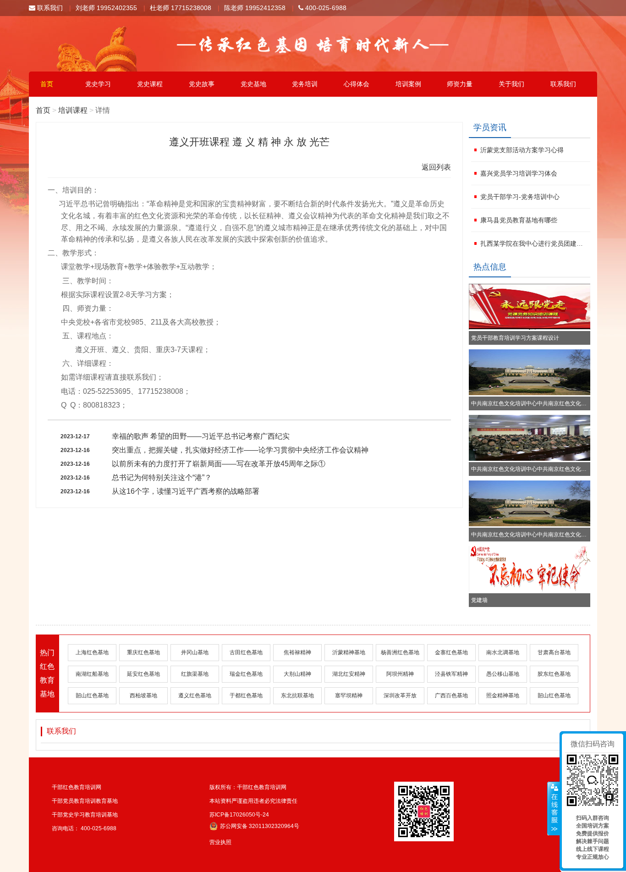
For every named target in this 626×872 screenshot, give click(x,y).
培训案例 (408, 84)
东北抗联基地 (297, 695)
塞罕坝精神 (348, 695)
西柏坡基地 (143, 695)
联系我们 (49, 7)
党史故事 (201, 84)
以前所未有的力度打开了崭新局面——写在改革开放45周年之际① (218, 464)
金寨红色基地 (451, 652)
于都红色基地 (246, 695)
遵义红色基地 (194, 695)
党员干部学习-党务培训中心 (520, 196)
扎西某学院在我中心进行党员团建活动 (534, 243)
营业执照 (220, 842)
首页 (46, 84)
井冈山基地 (195, 652)
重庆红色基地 (143, 652)
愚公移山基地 (502, 674)
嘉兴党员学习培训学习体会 (518, 173)
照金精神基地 (502, 695)
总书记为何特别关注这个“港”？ (162, 477)
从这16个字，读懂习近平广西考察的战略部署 (185, 491)
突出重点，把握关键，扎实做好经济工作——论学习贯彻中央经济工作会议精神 (240, 450)
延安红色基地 (143, 674)
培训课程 (73, 110)
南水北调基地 (502, 652)
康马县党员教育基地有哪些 (518, 220)
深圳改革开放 (400, 695)
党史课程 (150, 84)
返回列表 (436, 167)
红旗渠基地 (195, 674)
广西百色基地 (451, 695)
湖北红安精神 (348, 674)
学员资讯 (489, 127)
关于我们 (511, 84)
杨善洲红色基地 (400, 652)
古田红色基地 (246, 652)
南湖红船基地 (92, 674)
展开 (553, 809)
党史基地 (253, 84)
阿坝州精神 (400, 674)
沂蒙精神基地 (348, 652)
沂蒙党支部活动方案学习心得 (522, 150)
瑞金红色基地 (246, 674)
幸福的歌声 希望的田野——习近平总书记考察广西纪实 (201, 436)
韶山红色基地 (92, 695)
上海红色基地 (92, 652)
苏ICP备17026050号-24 (239, 814)
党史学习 (98, 84)
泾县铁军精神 (451, 674)
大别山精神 (297, 674)
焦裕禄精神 (297, 652)
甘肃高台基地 (554, 652)
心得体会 (356, 84)
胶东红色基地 (554, 674)
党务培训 (305, 84)
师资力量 (459, 84)
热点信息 (489, 266)
